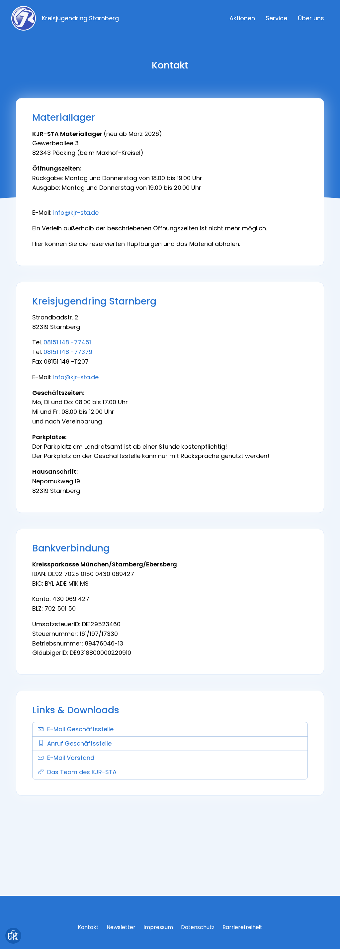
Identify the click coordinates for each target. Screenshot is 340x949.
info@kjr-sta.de (76, 212)
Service (276, 18)
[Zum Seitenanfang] (327, 936)
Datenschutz (197, 927)
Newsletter (121, 927)
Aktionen (242, 18)
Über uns (311, 18)
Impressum (158, 927)
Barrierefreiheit (242, 927)
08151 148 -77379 (67, 352)
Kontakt (88, 927)
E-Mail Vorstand (70, 758)
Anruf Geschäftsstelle (79, 743)
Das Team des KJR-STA (82, 772)
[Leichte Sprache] (13, 936)
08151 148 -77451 (67, 342)
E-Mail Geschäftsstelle (80, 729)
